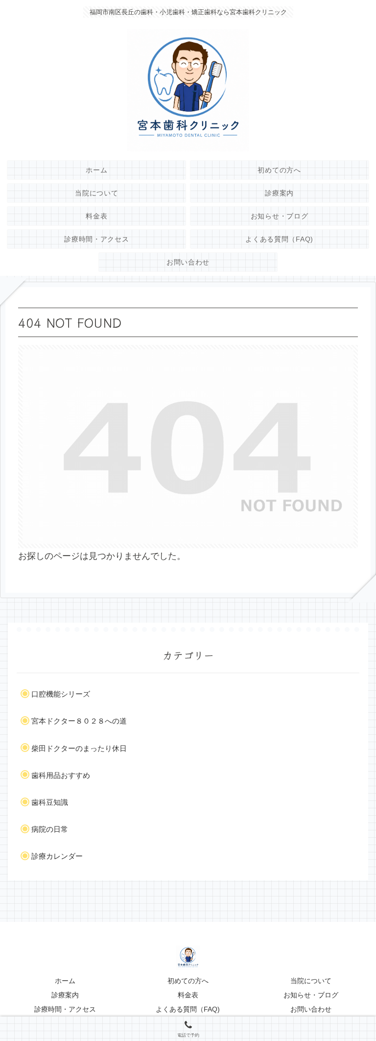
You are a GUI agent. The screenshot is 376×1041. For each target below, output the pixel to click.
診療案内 (65, 995)
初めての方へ (188, 981)
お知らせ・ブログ (310, 995)
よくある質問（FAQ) (188, 1009)
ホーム (65, 981)
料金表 (188, 995)
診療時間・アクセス (65, 1009)
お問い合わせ (310, 1009)
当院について (310, 981)
